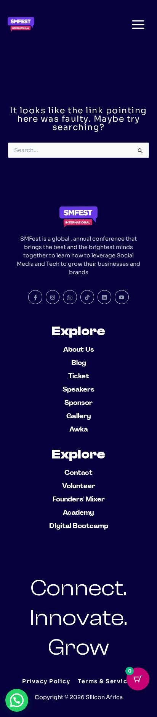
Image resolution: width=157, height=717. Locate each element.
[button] (16, 700)
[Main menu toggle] (138, 24)
